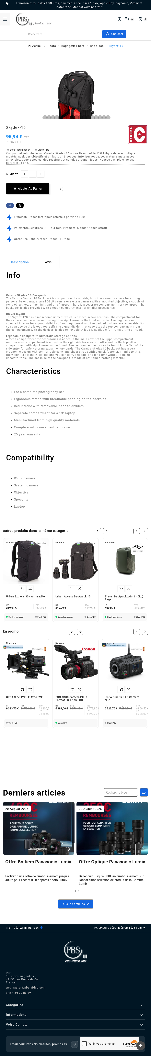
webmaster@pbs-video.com (25, 987)
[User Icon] (119, 19)
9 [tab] (75, 118)
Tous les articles (73, 904)
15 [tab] (99, 118)
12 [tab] (87, 118)
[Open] (5, 19)
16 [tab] (103, 118)
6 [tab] (64, 118)
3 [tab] (52, 118)
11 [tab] (83, 118)
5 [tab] (60, 118)
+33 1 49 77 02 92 (18, 993)
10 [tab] (79, 118)
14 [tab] (95, 118)
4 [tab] (56, 118)
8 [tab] (72, 118)
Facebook (10, 205)
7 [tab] (68, 118)
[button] (75, 891)
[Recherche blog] (144, 792)
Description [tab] (20, 262)
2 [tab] (48, 118)
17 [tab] (107, 118)
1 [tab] (44, 118)
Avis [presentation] (48, 262)
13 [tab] (91, 118)
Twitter (20, 205)
